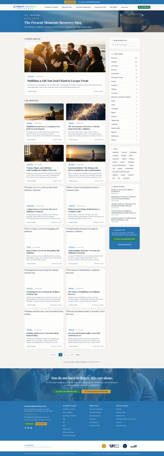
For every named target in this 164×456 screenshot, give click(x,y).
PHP (64, 419)
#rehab (123, 175)
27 (72, 354)
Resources (124, 7)
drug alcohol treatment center (121, 171)
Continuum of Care (68, 409)
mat (114, 168)
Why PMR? (113, 7)
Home (26, 15)
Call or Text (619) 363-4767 (90, 2)
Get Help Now (145, 7)
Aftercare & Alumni (68, 432)
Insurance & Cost (100, 7)
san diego (115, 155)
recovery (124, 152)
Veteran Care (120, 416)
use (114, 178)
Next (77, 354)
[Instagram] (28, 428)
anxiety (131, 165)
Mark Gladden (81, 362)
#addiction (116, 152)
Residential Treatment (69, 416)
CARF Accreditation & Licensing (126, 419)
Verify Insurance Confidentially (97, 391)
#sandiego (131, 162)
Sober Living (67, 429)
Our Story (119, 409)
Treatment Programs (51, 7)
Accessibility (109, 453)
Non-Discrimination (134, 453)
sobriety (115, 162)
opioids (124, 159)
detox (130, 155)
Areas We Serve (121, 425)
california (131, 175)
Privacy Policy (96, 453)
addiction (115, 175)
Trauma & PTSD (94, 425)
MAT (64, 425)
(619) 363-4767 (31, 414)
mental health (129, 168)
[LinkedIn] (31, 428)
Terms (102, 453)
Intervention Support (69, 435)
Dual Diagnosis (94, 422)
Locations (119, 422)
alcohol (123, 162)
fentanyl (123, 155)
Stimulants (92, 419)
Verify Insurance (70, 2)
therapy (120, 168)
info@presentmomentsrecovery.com (37, 417)
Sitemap (125, 453)
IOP (64, 422)
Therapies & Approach (83, 7)
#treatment (133, 152)
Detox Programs (68, 412)
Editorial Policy (118, 453)
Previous (53, 354)
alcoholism (126, 178)
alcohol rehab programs (119, 165)
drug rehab (116, 159)
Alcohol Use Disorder (96, 409)
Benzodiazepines (94, 416)
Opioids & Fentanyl (95, 412)
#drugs (132, 159)
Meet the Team (121, 412)
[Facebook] (25, 428)
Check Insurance (124, 245)
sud (119, 178)
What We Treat (67, 7)
